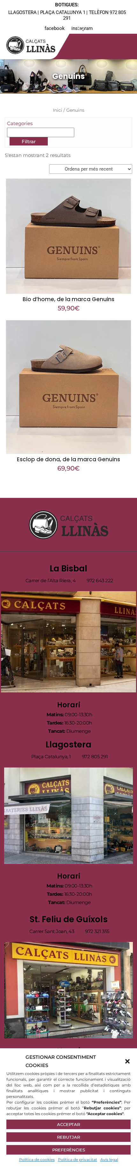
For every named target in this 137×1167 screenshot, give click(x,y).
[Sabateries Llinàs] (34, 44)
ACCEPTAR (68, 1124)
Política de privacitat (77, 1159)
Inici (57, 110)
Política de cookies (37, 1159)
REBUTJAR (68, 1137)
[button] (127, 1061)
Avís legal (109, 1159)
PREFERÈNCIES (68, 1149)
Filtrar (29, 141)
